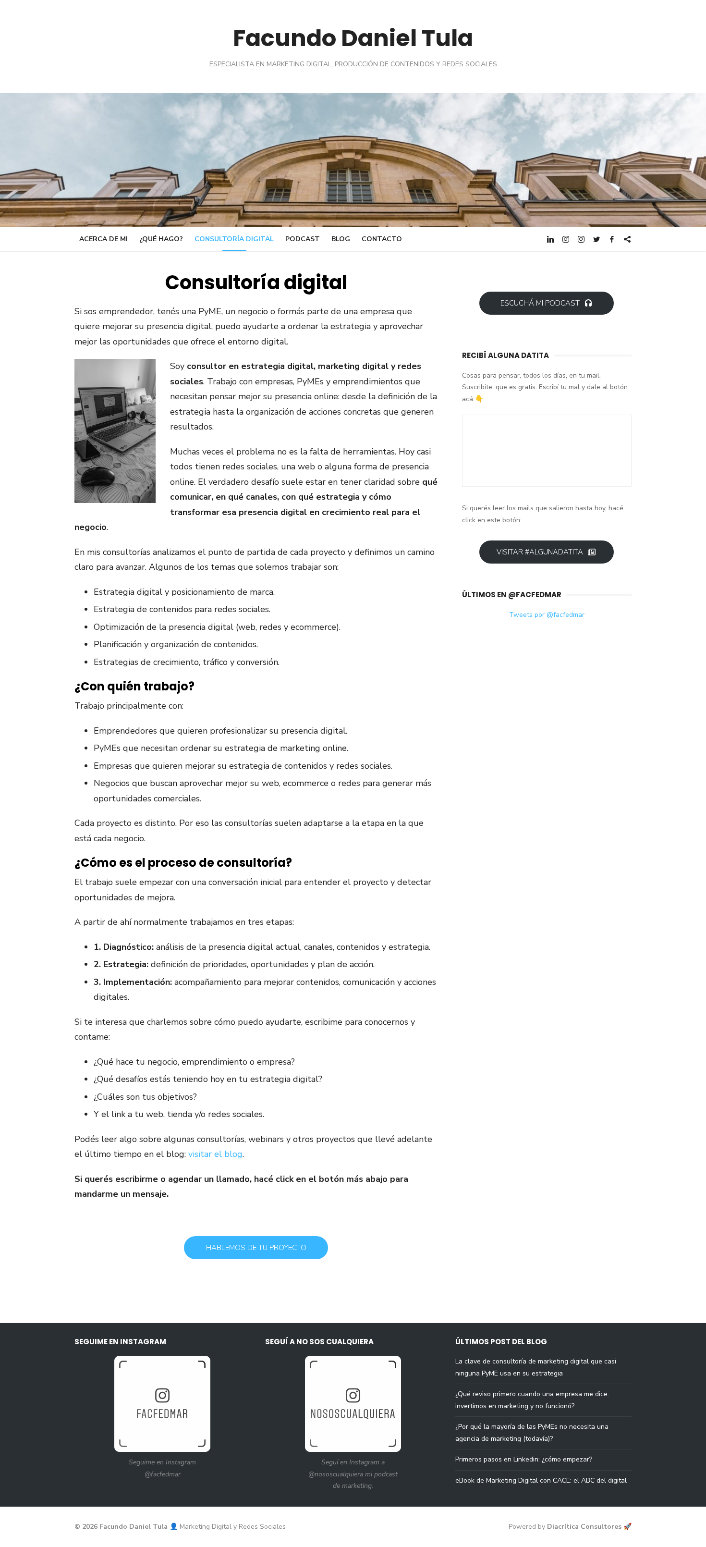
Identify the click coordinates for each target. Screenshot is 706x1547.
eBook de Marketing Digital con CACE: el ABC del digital (541, 1480)
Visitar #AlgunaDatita (540, 552)
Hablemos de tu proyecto (256, 1247)
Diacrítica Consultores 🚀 (589, 1526)
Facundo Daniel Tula (353, 38)
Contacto (382, 239)
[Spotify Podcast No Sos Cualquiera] (627, 239)
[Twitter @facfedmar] (596, 239)
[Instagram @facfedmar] (565, 239)
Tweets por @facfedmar (546, 614)
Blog (340, 239)
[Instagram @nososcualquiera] (581, 239)
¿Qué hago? (161, 239)
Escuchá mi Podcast (540, 303)
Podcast (302, 239)
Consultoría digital (234, 239)
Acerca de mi (103, 239)
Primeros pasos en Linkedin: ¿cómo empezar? (523, 1459)
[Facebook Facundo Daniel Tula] (612, 239)
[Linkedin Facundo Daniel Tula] (550, 239)
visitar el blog (215, 1154)
